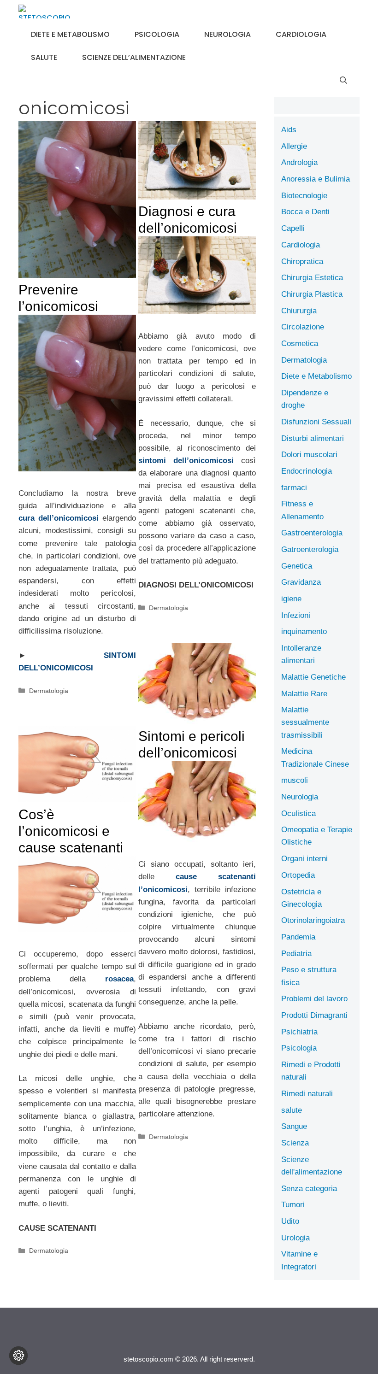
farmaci (294, 487)
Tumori (293, 1204)
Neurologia (227, 34)
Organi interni (304, 858)
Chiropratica (302, 261)
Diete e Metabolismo (70, 34)
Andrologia (299, 162)
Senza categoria (309, 1188)
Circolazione (302, 327)
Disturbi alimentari (312, 438)
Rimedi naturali (307, 1093)
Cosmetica (299, 343)
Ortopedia (298, 875)
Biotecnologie (304, 195)
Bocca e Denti (305, 211)
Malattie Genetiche (313, 677)
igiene (291, 598)
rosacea (119, 979)
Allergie (294, 146)
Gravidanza (301, 582)
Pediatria (296, 953)
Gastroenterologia (312, 532)
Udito (290, 1221)
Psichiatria (299, 1032)
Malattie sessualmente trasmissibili (305, 722)
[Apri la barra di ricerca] (343, 80)
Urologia (295, 1237)
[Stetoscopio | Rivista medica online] (44, 11)
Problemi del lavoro (314, 998)
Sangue (294, 1126)
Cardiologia (301, 34)
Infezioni (295, 615)
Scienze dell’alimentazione (134, 57)
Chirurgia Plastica (312, 294)
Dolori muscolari (309, 454)
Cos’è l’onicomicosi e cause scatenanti (70, 831)
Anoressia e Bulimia (315, 179)
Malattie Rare (304, 693)
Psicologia (157, 34)
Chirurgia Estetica (312, 277)
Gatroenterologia (309, 549)
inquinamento (304, 631)
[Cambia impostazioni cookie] (18, 1355)
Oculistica (298, 813)
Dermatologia (48, 690)
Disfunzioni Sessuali (316, 421)
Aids (288, 129)
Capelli (293, 228)
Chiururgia (299, 310)
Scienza (295, 1143)
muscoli (294, 780)
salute (44, 57)
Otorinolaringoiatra (313, 920)
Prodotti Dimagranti (314, 1015)
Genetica (296, 566)
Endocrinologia (306, 471)
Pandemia (298, 937)
